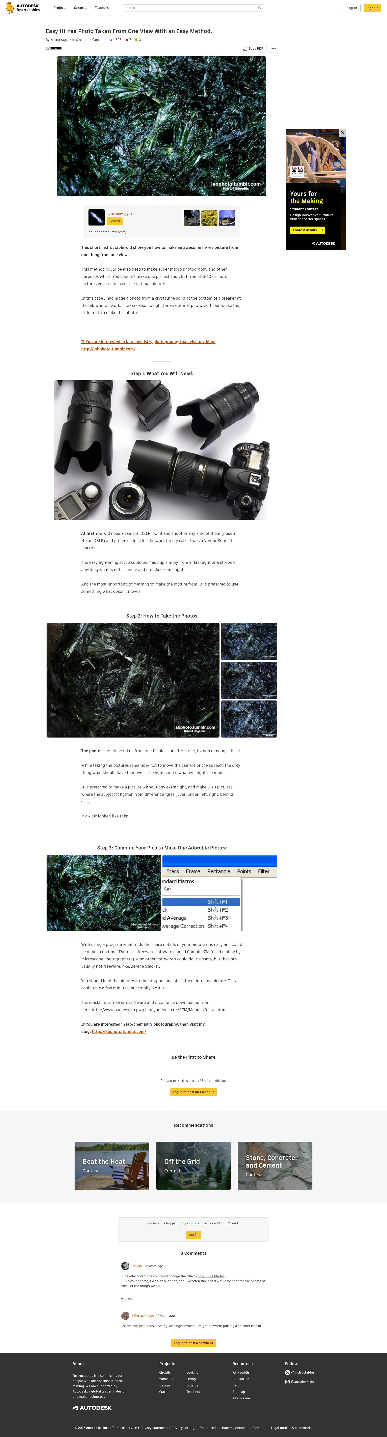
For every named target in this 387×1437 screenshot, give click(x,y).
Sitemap (238, 1391)
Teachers (102, 7)
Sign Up (372, 8)
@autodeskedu (302, 1381)
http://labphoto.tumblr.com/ (119, 1031)
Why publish (242, 1372)
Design (164, 1385)
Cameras (98, 40)
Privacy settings (184, 1428)
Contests (80, 7)
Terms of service (124, 1428)
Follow (114, 221)
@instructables (302, 1372)
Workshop (166, 1379)
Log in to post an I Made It (193, 1092)
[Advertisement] (316, 189)
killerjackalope (142, 1316)
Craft (162, 1391)
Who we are (241, 1398)
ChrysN (136, 1266)
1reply (128, 1298)
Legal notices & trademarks (291, 1428)
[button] (274, 49)
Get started (240, 1379)
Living (191, 1379)
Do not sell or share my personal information (233, 1428)
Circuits (81, 40)
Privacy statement (154, 1428)
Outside (192, 1385)
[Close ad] (342, 133)
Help (236, 1385)
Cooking (192, 1372)
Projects (60, 7)
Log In (352, 8)
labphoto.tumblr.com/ (110, 232)
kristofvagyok (60, 40)
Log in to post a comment (193, 1343)
